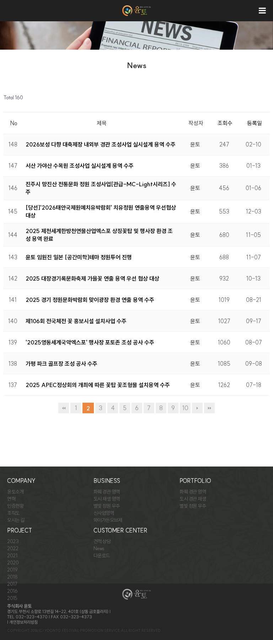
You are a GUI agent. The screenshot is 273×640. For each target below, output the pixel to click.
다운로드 (101, 555)
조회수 (225, 123)
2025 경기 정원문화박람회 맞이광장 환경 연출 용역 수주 (90, 299)
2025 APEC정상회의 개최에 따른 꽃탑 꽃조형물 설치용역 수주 (98, 384)
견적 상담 (102, 541)
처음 (63, 408)
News (99, 548)
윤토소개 (15, 492)
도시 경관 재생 (193, 499)
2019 (12, 570)
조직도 (13, 513)
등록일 (254, 123)
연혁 (11, 499)
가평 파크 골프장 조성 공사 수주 (61, 363)
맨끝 (209, 408)
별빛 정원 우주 (106, 506)
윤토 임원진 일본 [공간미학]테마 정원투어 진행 (79, 257)
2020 (12, 562)
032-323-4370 (32, 616)
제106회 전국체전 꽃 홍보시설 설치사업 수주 (76, 321)
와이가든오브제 (107, 520)
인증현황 (15, 506)
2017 (12, 584)
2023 (12, 541)
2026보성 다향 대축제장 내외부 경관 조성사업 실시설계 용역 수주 (101, 144)
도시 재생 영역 (106, 499)
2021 (12, 555)
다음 (197, 408)
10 (185, 408)
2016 (12, 591)
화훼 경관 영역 (106, 492)
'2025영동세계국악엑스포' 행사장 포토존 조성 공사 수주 (90, 342)
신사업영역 (103, 513)
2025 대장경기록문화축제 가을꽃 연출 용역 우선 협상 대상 (92, 278)
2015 (12, 598)
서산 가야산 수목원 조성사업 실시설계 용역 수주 (80, 165)
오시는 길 (16, 520)
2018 (12, 577)
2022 (12, 548)
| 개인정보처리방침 (22, 622)
